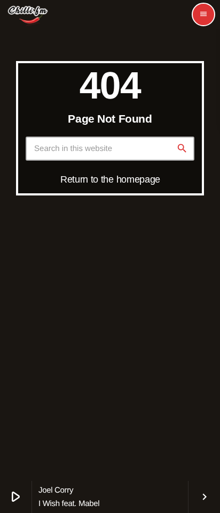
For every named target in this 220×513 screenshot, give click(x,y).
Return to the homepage (110, 179)
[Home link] (28, 14)
